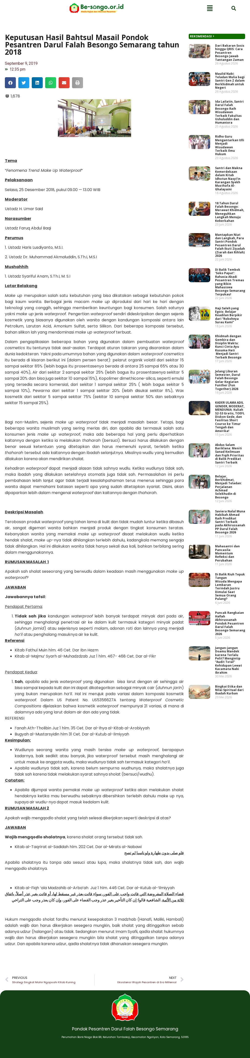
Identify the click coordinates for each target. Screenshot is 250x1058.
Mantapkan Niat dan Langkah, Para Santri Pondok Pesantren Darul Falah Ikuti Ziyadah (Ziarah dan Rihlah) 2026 (230, 245)
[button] (10, 82)
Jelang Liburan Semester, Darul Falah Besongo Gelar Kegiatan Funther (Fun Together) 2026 (227, 380)
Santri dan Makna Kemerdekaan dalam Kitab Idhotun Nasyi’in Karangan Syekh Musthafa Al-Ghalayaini (228, 178)
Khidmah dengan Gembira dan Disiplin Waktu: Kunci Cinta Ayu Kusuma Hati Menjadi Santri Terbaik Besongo (228, 346)
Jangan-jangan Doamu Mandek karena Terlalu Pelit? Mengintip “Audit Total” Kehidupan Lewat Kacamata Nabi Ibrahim (228, 660)
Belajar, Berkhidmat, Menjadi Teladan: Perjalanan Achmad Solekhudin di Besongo (228, 486)
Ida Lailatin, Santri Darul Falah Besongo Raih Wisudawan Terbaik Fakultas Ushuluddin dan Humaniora (229, 112)
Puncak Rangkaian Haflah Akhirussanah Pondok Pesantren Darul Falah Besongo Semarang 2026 (230, 623)
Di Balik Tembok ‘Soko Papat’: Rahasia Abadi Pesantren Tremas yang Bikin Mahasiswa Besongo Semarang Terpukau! (230, 282)
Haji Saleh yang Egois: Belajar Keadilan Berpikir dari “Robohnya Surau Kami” (228, 315)
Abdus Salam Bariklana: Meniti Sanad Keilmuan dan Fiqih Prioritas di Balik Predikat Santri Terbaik (229, 453)
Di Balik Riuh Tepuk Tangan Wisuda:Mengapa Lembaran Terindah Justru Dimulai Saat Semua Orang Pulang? (230, 586)
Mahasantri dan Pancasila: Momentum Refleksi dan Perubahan (227, 553)
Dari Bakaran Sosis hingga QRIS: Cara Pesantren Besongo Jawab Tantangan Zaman (229, 52)
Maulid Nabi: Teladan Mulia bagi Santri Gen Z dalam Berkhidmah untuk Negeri (230, 81)
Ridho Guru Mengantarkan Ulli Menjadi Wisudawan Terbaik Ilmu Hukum (229, 145)
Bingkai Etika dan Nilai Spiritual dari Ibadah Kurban (229, 690)
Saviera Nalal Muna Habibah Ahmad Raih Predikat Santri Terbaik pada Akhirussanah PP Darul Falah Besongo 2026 (230, 521)
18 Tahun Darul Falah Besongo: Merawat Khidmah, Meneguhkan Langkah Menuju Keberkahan (229, 212)
